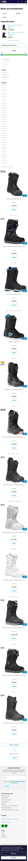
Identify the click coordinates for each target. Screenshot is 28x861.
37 (4, 112)
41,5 (5, 128)
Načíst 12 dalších (14, 745)
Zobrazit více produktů (13, 40)
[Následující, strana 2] (14, 749)
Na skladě (6, 59)
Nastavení (13, 853)
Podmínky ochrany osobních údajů (9, 809)
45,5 (5, 142)
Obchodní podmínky (6, 807)
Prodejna (3, 835)
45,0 (5, 163)
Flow (5, 72)
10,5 (5, 96)
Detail (14, 209)
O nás (2, 833)
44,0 (5, 160)
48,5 (5, 156)
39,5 (5, 121)
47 (4, 149)
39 (4, 119)
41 (4, 126)
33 (4, 100)
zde (18, 850)
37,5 (4, 114)
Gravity (5, 74)
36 (4, 110)
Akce (5, 61)
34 (4, 103)
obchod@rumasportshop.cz (11, 819)
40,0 (5, 153)
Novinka (5, 64)
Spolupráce (4, 837)
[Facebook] (2, 825)
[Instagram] (6, 825)
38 (4, 117)
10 (4, 94)
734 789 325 (7, 822)
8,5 (4, 89)
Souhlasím (13, 857)
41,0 (5, 158)
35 (4, 105)
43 (4, 135)
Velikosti (3, 803)
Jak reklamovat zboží (6, 800)
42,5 (5, 133)
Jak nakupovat (4, 801)
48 (4, 151)
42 (4, 130)
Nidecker (6, 76)
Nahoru (15, 757)
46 (4, 144)
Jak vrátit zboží (4, 798)
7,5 (4, 84)
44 (4, 137)
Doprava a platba (5, 796)
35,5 (5, 107)
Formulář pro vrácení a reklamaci (9, 805)
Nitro (5, 79)
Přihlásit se (7, 786)
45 (4, 140)
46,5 (5, 147)
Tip (4, 66)
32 (4, 98)
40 (4, 123)
